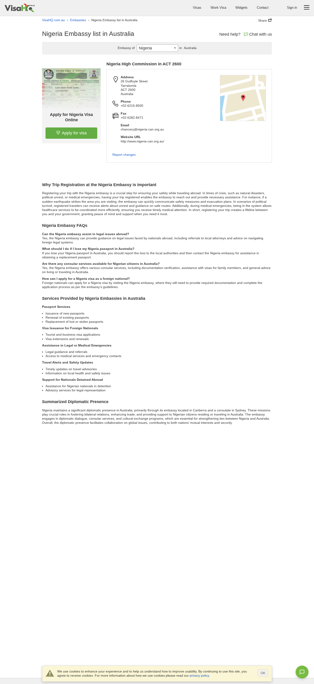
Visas (197, 7)
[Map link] (243, 98)
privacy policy (199, 675)
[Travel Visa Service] (20, 7)
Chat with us (260, 34)
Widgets (241, 7)
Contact (262, 7)
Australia (188, 48)
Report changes (124, 154)
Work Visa (218, 7)
